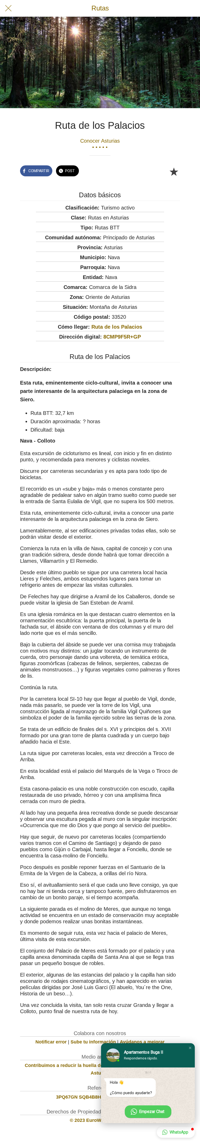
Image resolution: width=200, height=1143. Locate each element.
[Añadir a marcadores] (173, 171)
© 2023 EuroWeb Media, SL (100, 1120)
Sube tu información (93, 1042)
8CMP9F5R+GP (122, 337)
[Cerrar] (8, 8)
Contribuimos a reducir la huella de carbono (74, 1065)
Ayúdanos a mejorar (142, 1042)
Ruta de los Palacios (116, 327)
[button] (190, 1048)
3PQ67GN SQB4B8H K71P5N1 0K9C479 (100, 1097)
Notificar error (51, 1042)
